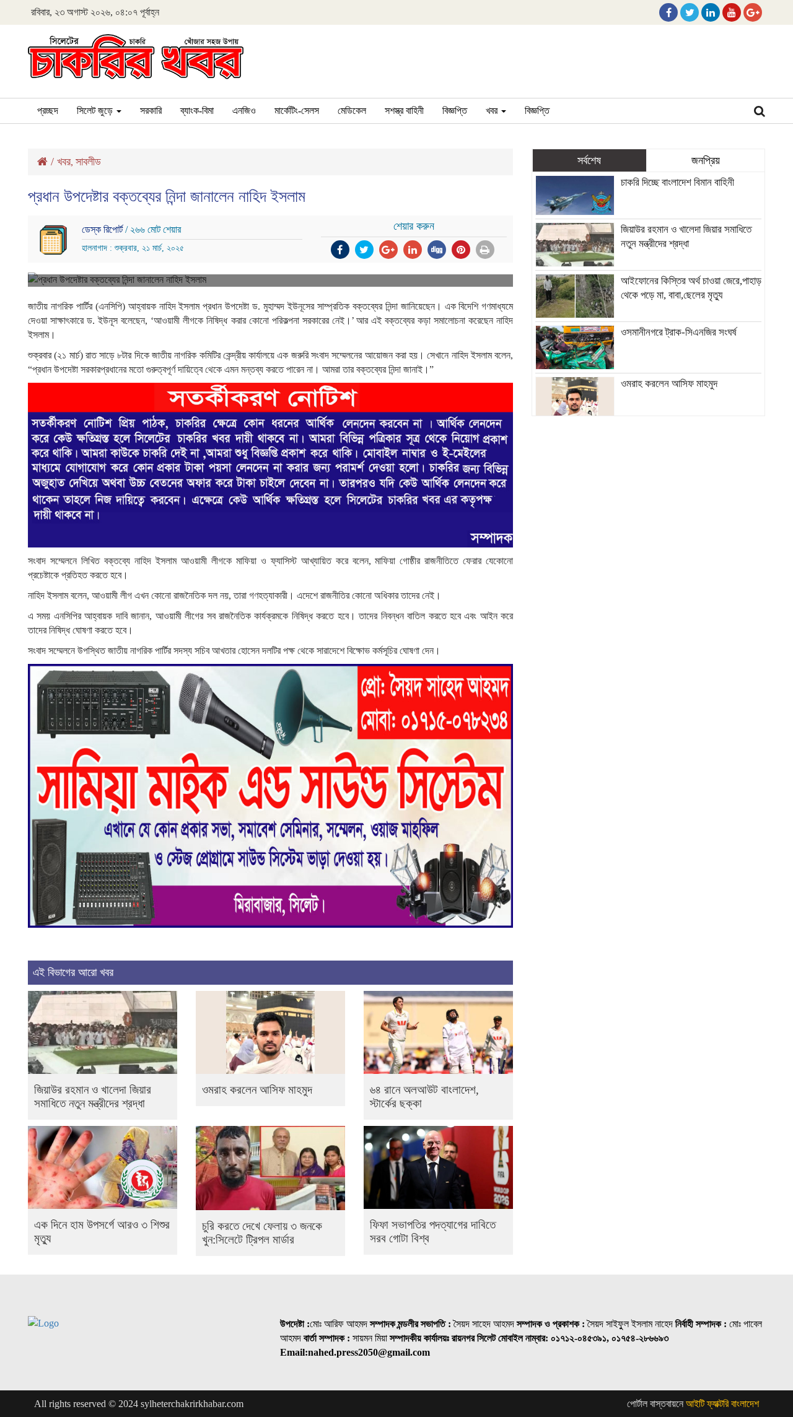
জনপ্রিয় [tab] (705, 160)
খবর (493, 110)
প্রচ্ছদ (47, 110)
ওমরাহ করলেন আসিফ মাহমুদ (257, 1089)
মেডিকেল (352, 110)
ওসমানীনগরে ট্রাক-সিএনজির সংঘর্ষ (679, 332)
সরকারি (151, 110)
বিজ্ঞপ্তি (454, 110)
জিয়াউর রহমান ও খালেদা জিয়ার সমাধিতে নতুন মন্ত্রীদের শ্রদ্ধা (92, 1096)
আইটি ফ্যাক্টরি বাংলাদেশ (722, 1403)
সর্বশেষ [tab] (589, 160)
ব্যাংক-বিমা (197, 110)
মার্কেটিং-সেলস (296, 110)
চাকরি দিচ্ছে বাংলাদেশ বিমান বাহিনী (677, 182)
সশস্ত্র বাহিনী (404, 110)
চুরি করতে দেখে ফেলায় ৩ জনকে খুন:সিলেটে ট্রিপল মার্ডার (262, 1232)
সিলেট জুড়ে (96, 110)
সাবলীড (88, 161)
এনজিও (244, 110)
